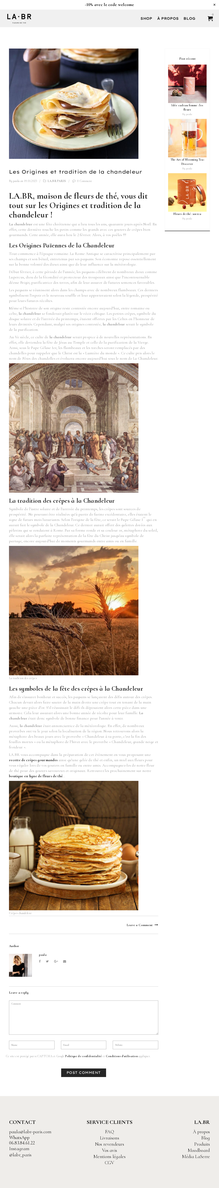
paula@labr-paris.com (30, 1132)
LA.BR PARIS (57, 181)
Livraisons (109, 1138)
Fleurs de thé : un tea (187, 214)
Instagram (19, 1148)
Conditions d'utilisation (122, 1056)
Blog (189, 18)
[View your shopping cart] (208, 18)
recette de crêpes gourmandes (33, 760)
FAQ (109, 1132)
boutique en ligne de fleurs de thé (36, 776)
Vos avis (109, 1150)
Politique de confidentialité (83, 1056)
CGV (109, 1163)
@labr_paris (20, 1155)
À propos (168, 18)
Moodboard (199, 1150)
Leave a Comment (140, 925)
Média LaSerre (196, 1156)
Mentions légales (109, 1156)
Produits (202, 1144)
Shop (146, 18)
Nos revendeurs (109, 1144)
